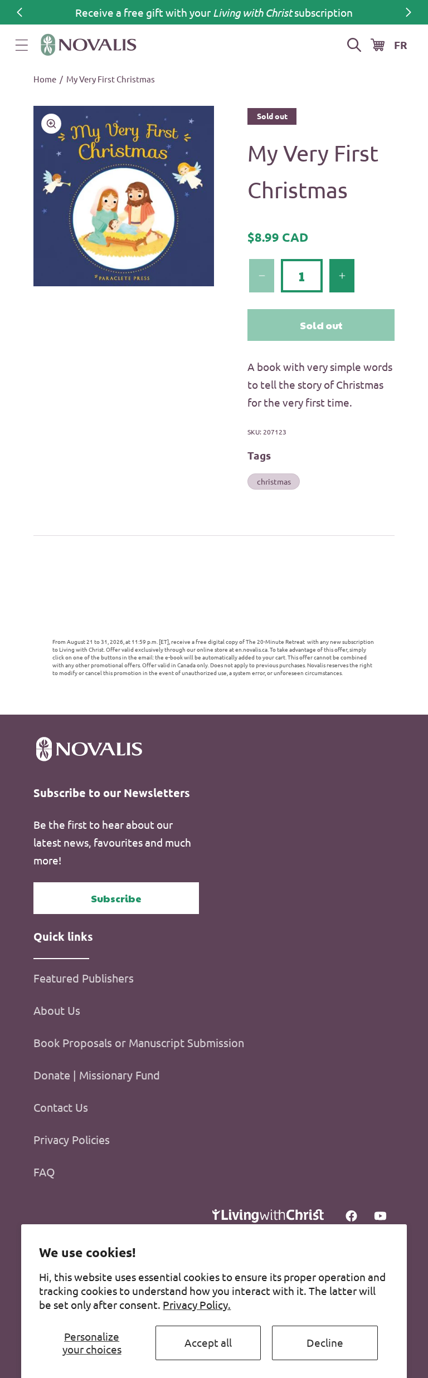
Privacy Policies (71, 1139)
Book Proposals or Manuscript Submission (138, 1042)
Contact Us (60, 1107)
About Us (56, 1010)
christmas (274, 481)
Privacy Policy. (197, 1304)
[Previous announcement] (19, 12)
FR (400, 45)
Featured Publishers (83, 978)
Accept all (208, 1342)
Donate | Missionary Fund (96, 1075)
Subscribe (116, 898)
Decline (325, 1342)
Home (44, 79)
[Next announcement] (408, 12)
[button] (21, 45)
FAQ (44, 1172)
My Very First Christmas (110, 79)
